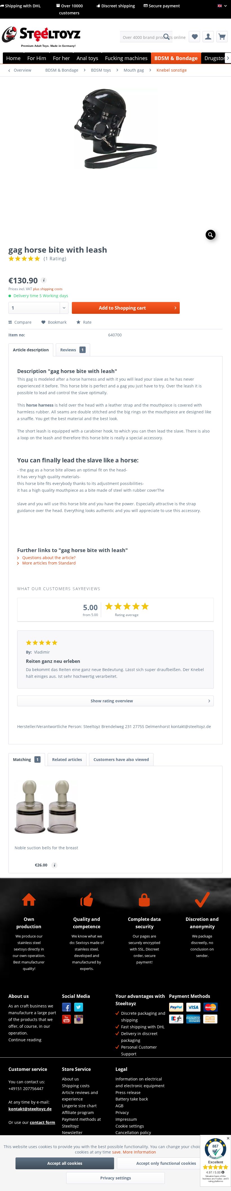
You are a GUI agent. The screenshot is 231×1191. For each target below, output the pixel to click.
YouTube (66, 1019)
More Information (139, 1152)
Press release (128, 1092)
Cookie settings (129, 1126)
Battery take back (131, 1099)
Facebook (66, 1007)
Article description (31, 349)
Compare (22, 322)
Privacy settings (115, 1178)
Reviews (72, 349)
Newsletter (72, 1132)
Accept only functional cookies (166, 1163)
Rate (87, 322)
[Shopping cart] (222, 36)
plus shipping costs (48, 288)
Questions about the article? (48, 557)
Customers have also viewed (121, 759)
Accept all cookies (64, 1163)
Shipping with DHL (22, 5)
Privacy (122, 1112)
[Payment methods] (194, 1013)
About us (70, 1079)
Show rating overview (112, 700)
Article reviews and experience (80, 1096)
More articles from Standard (48, 563)
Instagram (78, 1019)
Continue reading (24, 1039)
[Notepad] (194, 36)
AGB (119, 1105)
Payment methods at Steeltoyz (81, 1123)
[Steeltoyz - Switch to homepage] (50, 41)
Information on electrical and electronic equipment (140, 1082)
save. (117, 1152)
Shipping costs (76, 1085)
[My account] (208, 36)
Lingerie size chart (79, 1105)
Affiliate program (78, 1112)
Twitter (78, 1007)
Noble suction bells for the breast (46, 847)
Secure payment (164, 5)
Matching (26, 759)
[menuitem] (146, 36)
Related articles (67, 759)
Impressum (126, 1119)
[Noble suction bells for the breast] (46, 807)
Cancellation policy (133, 1132)
